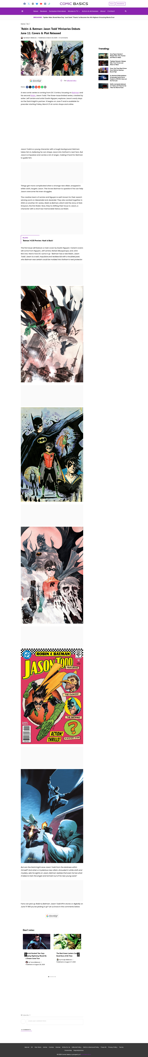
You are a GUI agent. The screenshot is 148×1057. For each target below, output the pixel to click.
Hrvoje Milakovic (66, 960)
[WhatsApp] (42, 87)
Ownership (68, 1050)
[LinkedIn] (33, 87)
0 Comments (63, 38)
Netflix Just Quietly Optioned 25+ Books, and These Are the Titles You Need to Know (118, 85)
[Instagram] (45, 4)
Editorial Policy (71, 81)
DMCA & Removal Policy (91, 1047)
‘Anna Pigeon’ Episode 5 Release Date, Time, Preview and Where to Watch (117, 55)
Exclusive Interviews (57, 11)
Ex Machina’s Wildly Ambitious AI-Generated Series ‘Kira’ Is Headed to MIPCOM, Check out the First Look (118, 78)
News (35, 11)
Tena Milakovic (35, 962)
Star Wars (38, 1047)
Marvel (27, 1047)
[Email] (45, 87)
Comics (51, 1047)
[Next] (78, 955)
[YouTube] (41, 4)
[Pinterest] (36, 87)
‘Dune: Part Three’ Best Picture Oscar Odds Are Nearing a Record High (118, 70)
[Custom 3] (33, 4)
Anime (45, 1047)
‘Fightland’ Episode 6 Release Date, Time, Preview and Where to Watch (118, 62)
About (102, 11)
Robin (33, 95)
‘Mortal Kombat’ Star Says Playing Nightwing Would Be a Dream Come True (36, 956)
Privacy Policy (112, 1047)
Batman (75, 92)
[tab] (48, 976)
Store (112, 4)
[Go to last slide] (25, 955)
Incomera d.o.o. (86, 1054)
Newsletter (120, 4)
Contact (111, 11)
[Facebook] (25, 4)
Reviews (43, 11)
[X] (30, 87)
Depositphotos (78, 1050)
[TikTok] (49, 4)
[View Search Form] (125, 11)
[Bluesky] (37, 4)
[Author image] (22, 38)
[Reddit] (39, 87)
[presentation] (36, 941)
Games (58, 1047)
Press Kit (103, 1047)
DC (32, 1047)
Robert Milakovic (31, 38)
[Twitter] (29, 4)
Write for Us (66, 1047)
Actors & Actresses (90, 11)
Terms (121, 1047)
